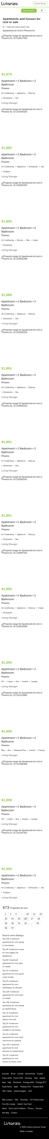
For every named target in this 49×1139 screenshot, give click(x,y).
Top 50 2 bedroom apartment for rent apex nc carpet (12, 963)
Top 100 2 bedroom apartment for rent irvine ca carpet (12, 995)
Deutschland (30, 1074)
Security (39, 1108)
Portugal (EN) (28, 1082)
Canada (20, 1074)
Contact (14, 1113)
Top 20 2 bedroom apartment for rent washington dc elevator (12, 984)
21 (34, 914)
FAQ (16, 1100)
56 (6, 928)
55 (38, 923)
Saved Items (40, 3)
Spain (16, 1087)
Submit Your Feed (24, 1104)
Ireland (42, 1078)
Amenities (24, 1100)
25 (19, 919)
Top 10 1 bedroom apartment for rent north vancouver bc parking (12, 1037)
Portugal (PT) (41, 1082)
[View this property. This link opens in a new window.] (24, 52)
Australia (5, 1074)
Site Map (5, 1113)
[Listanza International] (12, 1123)
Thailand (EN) (38, 1087)
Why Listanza (7, 1100)
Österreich (17, 1082)
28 (38, 919)
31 (19, 923)
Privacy (31, 1108)
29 (6, 923)
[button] (42, 10)
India (36, 1078)
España (40, 1074)
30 (12, 923)
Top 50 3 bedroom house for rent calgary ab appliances (13, 952)
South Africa (7, 1087)
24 (12, 919)
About (4, 1108)
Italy (9, 1082)
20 (27, 914)
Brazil (13, 1074)
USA (30, 1091)
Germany (28, 1078)
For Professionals (37, 1100)
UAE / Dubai (7, 1091)
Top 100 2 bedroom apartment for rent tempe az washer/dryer (13, 1005)
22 (40, 914)
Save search (29, 10)
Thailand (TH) (25, 1087)
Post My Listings (8, 1104)
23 (6, 919)
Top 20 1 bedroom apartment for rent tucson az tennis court (11, 1058)
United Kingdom (20, 1091)
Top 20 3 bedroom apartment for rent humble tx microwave (11, 1026)
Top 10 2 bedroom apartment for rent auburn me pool (10, 1016)
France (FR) (18, 1078)
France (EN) (7, 1078)
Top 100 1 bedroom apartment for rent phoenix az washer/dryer (13, 1047)
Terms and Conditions (17, 1108)
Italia (4, 1082)
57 (12, 928)
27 (32, 919)
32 (25, 923)
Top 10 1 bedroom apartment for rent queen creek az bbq (13, 973)
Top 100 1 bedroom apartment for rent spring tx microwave (13, 942)
